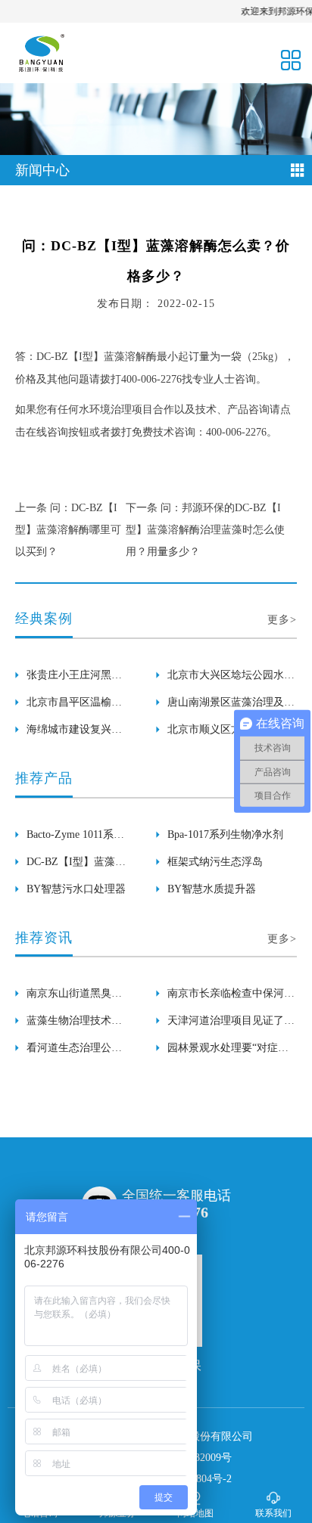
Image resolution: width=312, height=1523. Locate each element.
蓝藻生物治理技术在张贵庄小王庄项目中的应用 (74, 1024)
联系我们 (273, 1513)
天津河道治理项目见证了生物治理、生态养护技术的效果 (231, 1024)
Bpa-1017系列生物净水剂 (225, 834)
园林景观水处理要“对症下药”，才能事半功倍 (228, 1052)
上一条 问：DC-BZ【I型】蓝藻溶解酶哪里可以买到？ (68, 529)
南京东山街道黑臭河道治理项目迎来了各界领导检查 (74, 997)
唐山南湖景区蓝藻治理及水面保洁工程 (231, 706)
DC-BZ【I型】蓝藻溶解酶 (76, 866)
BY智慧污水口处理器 (76, 889)
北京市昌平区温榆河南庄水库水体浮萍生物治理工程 (74, 706)
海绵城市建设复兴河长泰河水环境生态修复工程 (74, 733)
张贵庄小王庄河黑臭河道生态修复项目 (74, 679)
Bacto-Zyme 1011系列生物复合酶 (75, 838)
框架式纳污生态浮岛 (215, 861)
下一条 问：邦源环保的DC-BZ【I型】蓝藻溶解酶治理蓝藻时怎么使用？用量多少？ (205, 529)
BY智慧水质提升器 (211, 889)
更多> (282, 619)
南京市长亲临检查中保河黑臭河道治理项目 (231, 997)
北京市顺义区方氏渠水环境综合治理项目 (231, 733)
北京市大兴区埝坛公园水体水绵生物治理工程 (231, 679)
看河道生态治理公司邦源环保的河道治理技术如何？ (74, 1052)
